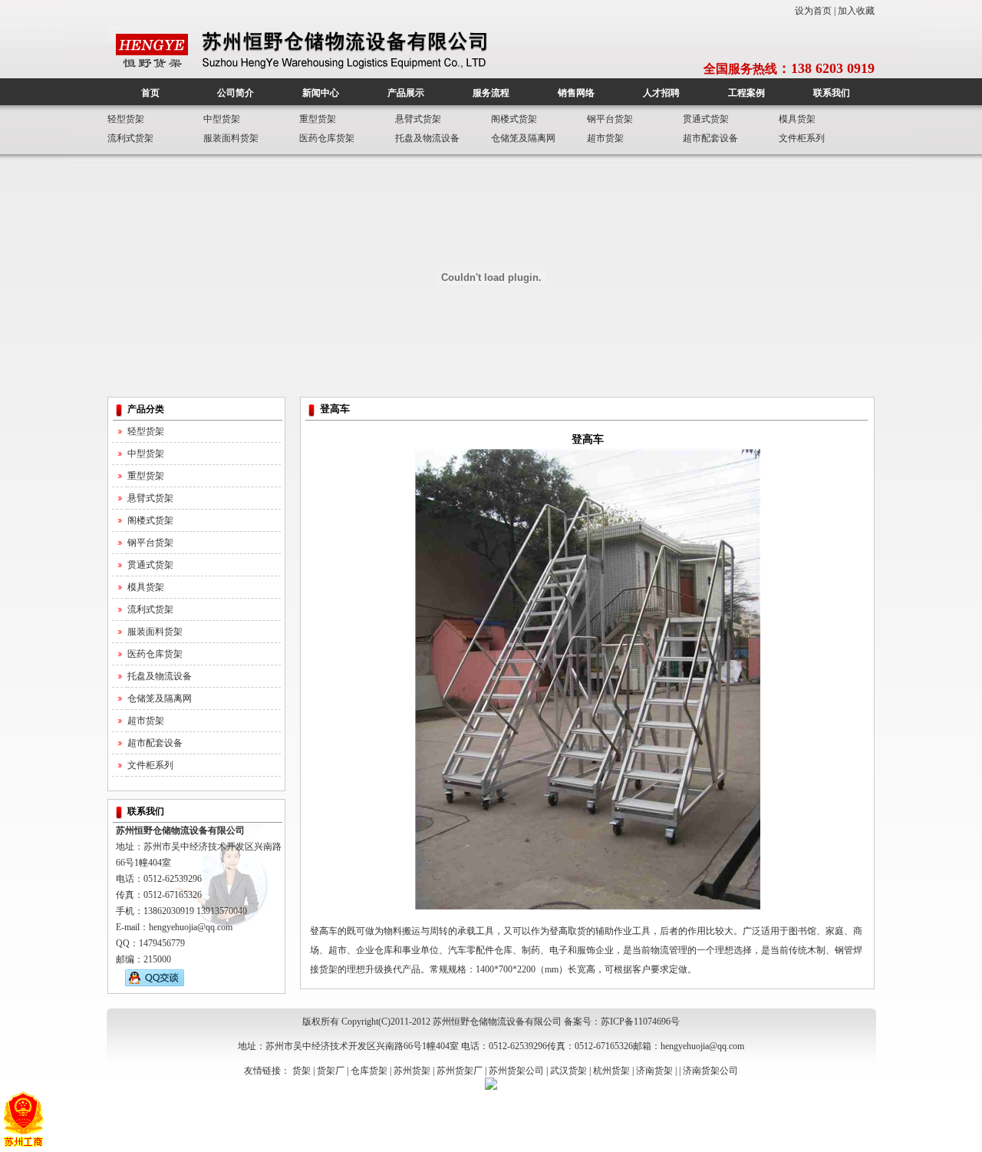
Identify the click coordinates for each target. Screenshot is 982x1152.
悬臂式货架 (418, 119)
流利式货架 (130, 138)
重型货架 (317, 119)
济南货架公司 (710, 1070)
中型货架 (221, 119)
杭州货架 (611, 1070)
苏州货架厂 (460, 1070)
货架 (301, 1070)
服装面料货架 (231, 138)
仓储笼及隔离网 (523, 138)
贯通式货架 (706, 119)
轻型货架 (125, 119)
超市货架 (605, 138)
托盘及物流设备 (427, 138)
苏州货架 (412, 1070)
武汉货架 (568, 1070)
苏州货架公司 (516, 1070)
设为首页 (813, 10)
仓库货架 (369, 1070)
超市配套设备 (710, 138)
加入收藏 (856, 10)
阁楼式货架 (514, 119)
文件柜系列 (802, 138)
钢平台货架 (610, 119)
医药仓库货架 (326, 138)
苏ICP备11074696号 (640, 1021)
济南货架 (654, 1070)
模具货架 (797, 119)
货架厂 (330, 1070)
